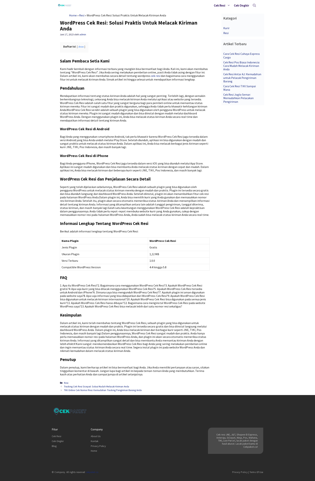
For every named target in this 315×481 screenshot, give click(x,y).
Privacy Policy (98, 446)
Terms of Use (256, 472)
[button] (228, 5)
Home (73, 15)
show (81, 46)
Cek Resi (219, 5)
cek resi (155, 76)
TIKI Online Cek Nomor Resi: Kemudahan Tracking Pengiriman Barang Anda (103, 390)
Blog (54, 446)
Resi (81, 15)
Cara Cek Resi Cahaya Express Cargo (241, 55)
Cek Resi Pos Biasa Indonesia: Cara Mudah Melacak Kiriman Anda (241, 65)
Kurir (226, 28)
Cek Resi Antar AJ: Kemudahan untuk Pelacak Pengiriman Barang (242, 77)
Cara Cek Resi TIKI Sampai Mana (239, 87)
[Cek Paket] (64, 5)
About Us (96, 436)
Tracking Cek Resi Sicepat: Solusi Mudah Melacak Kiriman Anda (96, 386)
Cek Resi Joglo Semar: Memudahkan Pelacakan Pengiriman (238, 98)
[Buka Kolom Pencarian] (254, 5)
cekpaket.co (92, 472)
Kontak (94, 441)
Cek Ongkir (241, 5)
